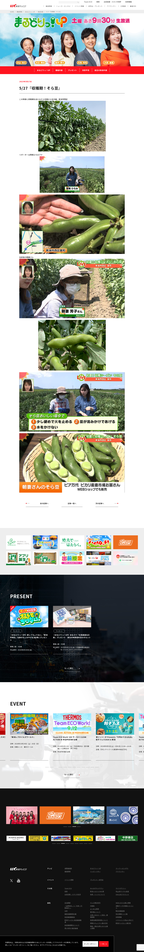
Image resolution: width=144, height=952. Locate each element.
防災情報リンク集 (122, 914)
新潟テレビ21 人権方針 (123, 923)
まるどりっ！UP (30, 11)
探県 (98, 2)
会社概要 (68, 903)
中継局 (92, 906)
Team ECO (88, 2)
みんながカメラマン (96, 888)
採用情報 (128, 2)
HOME (12, 11)
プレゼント (72, 70)
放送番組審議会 (70, 917)
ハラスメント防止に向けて (124, 920)
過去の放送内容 (101, 70)
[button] (65, 826)
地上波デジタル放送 (122, 891)
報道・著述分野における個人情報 (99, 927)
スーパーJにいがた (122, 868)
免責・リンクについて (97, 894)
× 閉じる (103, 944)
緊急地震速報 (120, 911)
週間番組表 (68, 868)
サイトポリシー (121, 888)
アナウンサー (111, 6)
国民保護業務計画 (70, 914)
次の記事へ (100, 503)
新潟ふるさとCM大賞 (97, 891)
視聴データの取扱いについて (124, 907)
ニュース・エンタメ (63, 6)
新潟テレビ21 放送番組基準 (73, 921)
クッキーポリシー (90, 944)
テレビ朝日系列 (95, 903)
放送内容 (40, 11)
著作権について (95, 912)
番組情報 (49, 6)
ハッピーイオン (95, 871)
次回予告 (85, 70)
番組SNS (133, 6)
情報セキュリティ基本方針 (99, 923)
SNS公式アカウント (122, 894)
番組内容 (59, 70)
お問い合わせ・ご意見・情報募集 (99, 916)
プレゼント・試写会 (96, 880)
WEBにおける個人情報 (123, 903)
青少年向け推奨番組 (71, 928)
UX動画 (123, 6)
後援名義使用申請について (99, 920)
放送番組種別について (72, 925)
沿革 (66, 911)
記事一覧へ (72, 503)
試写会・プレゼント (95, 6)
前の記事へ (44, 503)
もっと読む (68, 668)
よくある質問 (94, 909)
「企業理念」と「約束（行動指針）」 (73, 907)
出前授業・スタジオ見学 (112, 2)
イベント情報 (79, 6)
